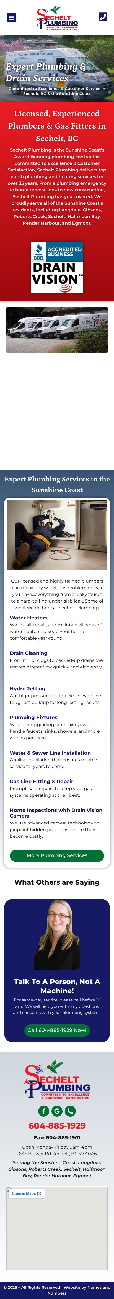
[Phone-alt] (70, 1111)
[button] (11, 18)
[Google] (57, 1111)
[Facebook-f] (43, 1111)
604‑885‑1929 (57, 1126)
